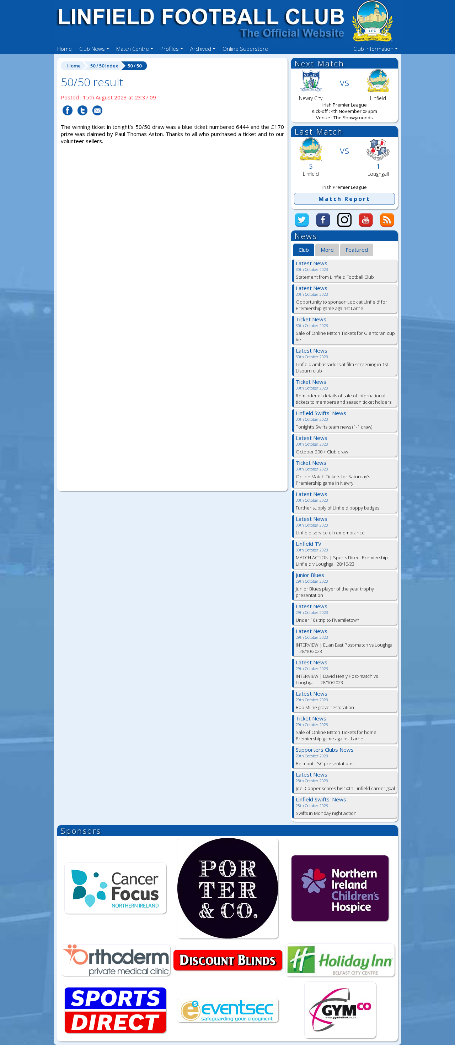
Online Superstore (245, 48)
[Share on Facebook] (67, 119)
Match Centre (132, 48)
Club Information (373, 48)
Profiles (169, 48)
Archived (200, 48)
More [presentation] (327, 249)
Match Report (344, 199)
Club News (92, 48)
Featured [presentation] (357, 249)
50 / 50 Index (104, 65)
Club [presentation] (304, 249)
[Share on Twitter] (82, 119)
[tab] (303, 250)
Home (64, 48)
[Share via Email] (97, 119)
